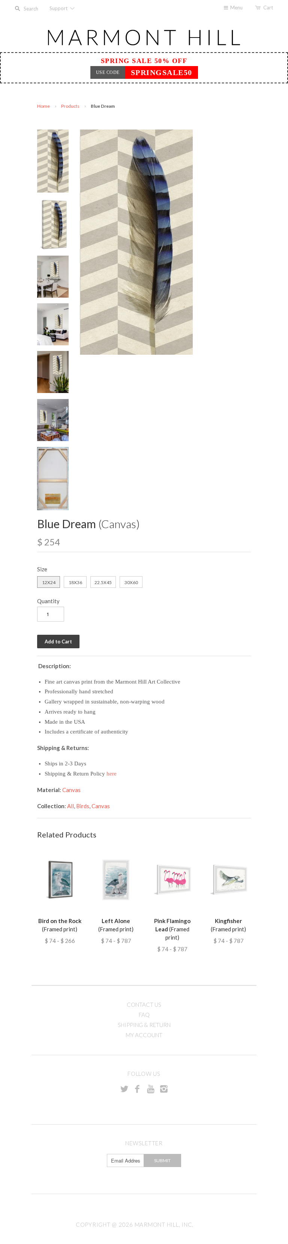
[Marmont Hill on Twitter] (124, 1088)
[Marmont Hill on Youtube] (151, 1088)
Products (70, 106)
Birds (82, 806)
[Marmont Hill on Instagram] (164, 1088)
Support (59, 8)
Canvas (71, 789)
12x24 (49, 582)
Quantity (48, 601)
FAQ (144, 1014)
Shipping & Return (144, 1024)
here (111, 774)
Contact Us (144, 1004)
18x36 (75, 582)
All (70, 806)
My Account (144, 1035)
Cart (268, 8)
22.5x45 (103, 582)
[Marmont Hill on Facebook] (137, 1088)
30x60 (131, 582)
